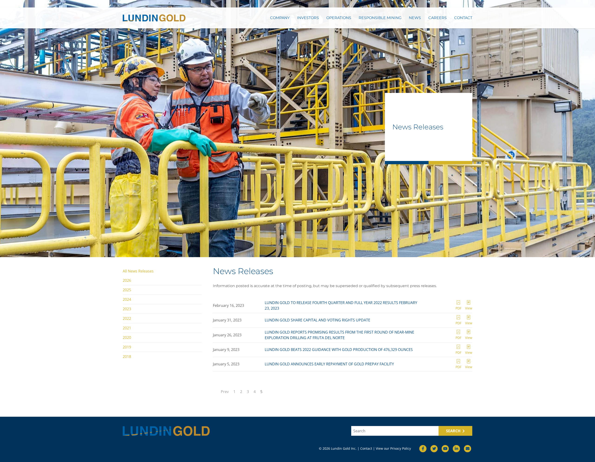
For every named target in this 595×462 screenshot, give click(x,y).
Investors (308, 18)
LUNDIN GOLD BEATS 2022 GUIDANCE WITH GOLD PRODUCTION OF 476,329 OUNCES (339, 349)
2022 (127, 318)
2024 (127, 299)
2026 (127, 280)
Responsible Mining (380, 18)
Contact (463, 18)
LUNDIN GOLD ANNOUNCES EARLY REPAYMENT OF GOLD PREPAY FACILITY (329, 364)
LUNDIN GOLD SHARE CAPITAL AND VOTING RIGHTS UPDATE (317, 320)
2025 (127, 289)
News (415, 18)
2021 (127, 328)
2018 (127, 356)
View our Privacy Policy (393, 448)
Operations (338, 18)
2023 (127, 308)
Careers (437, 18)
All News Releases (138, 271)
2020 (127, 337)
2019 (127, 347)
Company (280, 18)
